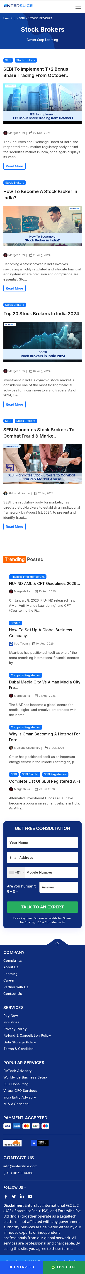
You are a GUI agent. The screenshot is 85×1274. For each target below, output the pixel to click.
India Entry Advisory (19, 1097)
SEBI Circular (30, 774)
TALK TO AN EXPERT (42, 907)
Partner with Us (16, 987)
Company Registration (26, 675)
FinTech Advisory (17, 1071)
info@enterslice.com (20, 1166)
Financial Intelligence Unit (28, 576)
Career (9, 980)
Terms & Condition (18, 1049)
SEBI (22, 18)
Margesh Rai (16, 133)
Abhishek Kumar (19, 493)
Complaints (12, 960)
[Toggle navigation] (78, 6)
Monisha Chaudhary (27, 747)
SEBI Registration (55, 774)
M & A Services (16, 1104)
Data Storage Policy (19, 1042)
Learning (9, 18)
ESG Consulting (16, 1084)
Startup (15, 623)
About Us (11, 967)
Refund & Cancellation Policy (27, 1035)
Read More (14, 166)
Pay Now (10, 1015)
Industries (11, 1022)
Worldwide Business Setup (25, 1077)
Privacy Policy (15, 1029)
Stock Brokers (25, 60)
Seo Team (21, 643)
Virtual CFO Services (20, 1090)
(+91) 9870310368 (18, 1173)
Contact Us (12, 993)
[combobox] (16, 872)
